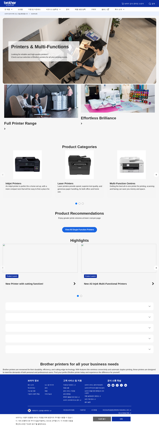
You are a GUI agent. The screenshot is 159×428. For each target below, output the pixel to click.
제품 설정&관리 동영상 (92, 396)
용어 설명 (88, 402)
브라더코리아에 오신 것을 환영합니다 (16, 14)
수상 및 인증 (31, 391)
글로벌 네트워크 (44, 410)
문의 (67, 9)
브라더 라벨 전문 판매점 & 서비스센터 (94, 392)
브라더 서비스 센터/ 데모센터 (94, 385)
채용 (46, 391)
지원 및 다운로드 (34, 9)
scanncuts (34, 14)
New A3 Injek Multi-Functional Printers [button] (27, 283)
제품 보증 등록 (80, 9)
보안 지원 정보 (89, 399)
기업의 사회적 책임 (34, 394)
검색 (153, 4)
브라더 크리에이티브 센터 (71, 400)
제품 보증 (66, 388)
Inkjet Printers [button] (13, 183)
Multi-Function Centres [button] (122, 183)
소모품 (20, 9)
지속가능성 (48, 394)
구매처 (93, 9)
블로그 (104, 9)
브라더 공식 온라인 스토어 (134, 4)
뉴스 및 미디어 (49, 385)
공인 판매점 (67, 394)
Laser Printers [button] (65, 183)
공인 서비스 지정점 (69, 391)
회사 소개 (31, 385)
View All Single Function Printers (79, 230)
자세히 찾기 (102, 419)
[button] (41, 125)
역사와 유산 (31, 388)
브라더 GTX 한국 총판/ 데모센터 (95, 388)
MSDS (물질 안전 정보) (70, 397)
